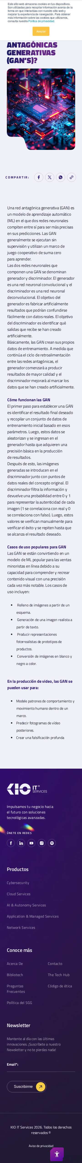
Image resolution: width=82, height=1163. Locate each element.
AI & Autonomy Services (26, 905)
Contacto (55, 963)
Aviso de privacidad (41, 1145)
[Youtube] (31, 843)
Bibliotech (15, 974)
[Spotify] (52, 843)
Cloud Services (18, 894)
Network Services (21, 927)
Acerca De (15, 963)
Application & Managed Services (33, 916)
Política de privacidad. (41, 21)
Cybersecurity (18, 882)
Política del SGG (19, 1002)
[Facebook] (11, 843)
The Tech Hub (59, 974)
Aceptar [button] (41, 31)
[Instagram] (42, 843)
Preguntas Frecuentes (16, 988)
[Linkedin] (21, 843)
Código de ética (60, 986)
